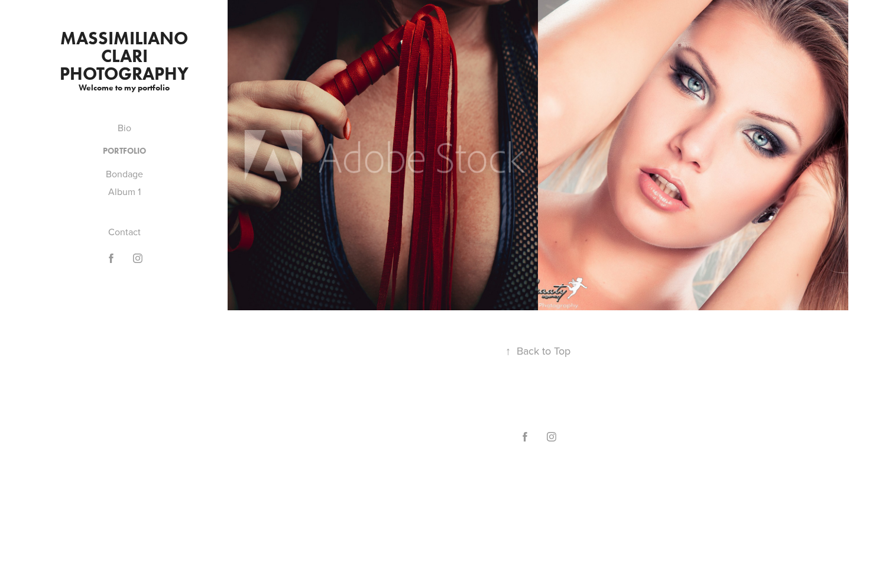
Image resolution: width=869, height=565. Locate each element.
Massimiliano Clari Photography (126, 56)
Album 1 (124, 191)
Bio (124, 127)
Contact (124, 231)
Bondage (124, 173)
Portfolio (124, 151)
